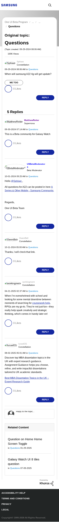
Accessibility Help (12, 493)
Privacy (6, 504)
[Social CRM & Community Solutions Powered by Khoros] (46, 482)
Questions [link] (13, 26)
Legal (5, 510)
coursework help (41, 303)
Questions (32, 69)
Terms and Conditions (14, 499)
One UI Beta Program (16, 22)
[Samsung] (9, 4)
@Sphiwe (16, 181)
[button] (49, 62)
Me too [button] (14, 82)
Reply (45, 97)
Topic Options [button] (48, 30)
